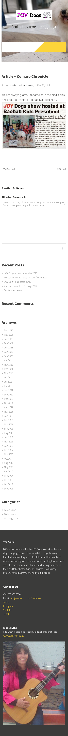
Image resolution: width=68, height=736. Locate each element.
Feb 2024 (8, 343)
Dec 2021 (8, 368)
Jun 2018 (8, 437)
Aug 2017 (8, 462)
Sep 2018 (8, 428)
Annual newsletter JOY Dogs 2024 (20, 286)
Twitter (6, 602)
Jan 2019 (8, 415)
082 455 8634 (46, 27)
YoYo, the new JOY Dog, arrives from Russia (26, 277)
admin (15, 85)
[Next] (64, 204)
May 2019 (8, 411)
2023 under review (13, 290)
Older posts (10, 514)
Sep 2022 (8, 356)
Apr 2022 (8, 360)
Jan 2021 (8, 390)
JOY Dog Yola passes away (17, 281)
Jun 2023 (8, 347)
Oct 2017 (8, 458)
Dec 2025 (8, 330)
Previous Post (8, 168)
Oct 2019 (8, 403)
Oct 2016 (8, 484)
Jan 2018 (8, 445)
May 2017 (8, 467)
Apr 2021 (8, 386)
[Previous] (3, 204)
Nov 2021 (8, 373)
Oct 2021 (8, 377)
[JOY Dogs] (34, 15)
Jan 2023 (8, 351)
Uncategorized (11, 518)
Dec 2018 (8, 420)
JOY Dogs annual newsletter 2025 (20, 273)
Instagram (8, 606)
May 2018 (8, 441)
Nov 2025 (8, 334)
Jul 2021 (8, 381)
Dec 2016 (8, 480)
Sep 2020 (8, 394)
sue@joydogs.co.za (20, 598)
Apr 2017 (8, 471)
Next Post (61, 168)
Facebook (36, 598)
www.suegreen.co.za (13, 635)
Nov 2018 (8, 424)
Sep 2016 (8, 488)
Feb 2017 (8, 475)
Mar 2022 (8, 364)
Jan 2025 (8, 339)
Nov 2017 (8, 454)
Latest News (27, 85)
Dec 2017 (8, 450)
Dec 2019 (8, 398)
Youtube (7, 610)
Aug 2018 (8, 433)
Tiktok (6, 614)
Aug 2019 (8, 407)
